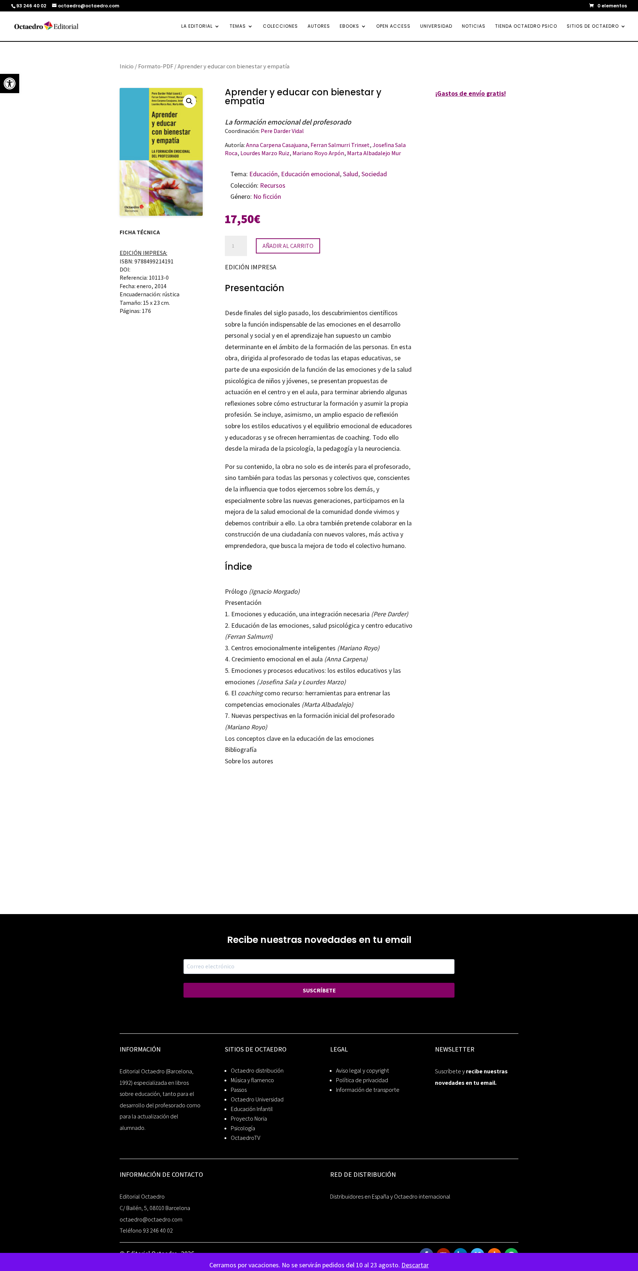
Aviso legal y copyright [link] (362, 1070)
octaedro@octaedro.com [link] (151, 1219)
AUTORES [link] (319, 26)
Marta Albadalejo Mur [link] (374, 153)
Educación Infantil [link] (252, 1109)
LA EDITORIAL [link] (197, 26)
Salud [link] (350, 174)
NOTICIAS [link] (474, 26)
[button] (189, 101)
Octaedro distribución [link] (257, 1070)
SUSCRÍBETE (319, 990)
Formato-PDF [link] (155, 66)
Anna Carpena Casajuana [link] (277, 145)
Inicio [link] (127, 66)
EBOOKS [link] (349, 26)
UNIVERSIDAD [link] (436, 26)
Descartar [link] (415, 1265)
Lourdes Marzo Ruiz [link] (264, 153)
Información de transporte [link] (367, 1090)
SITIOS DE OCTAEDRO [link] (593, 26)
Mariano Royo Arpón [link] (318, 153)
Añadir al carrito (288, 246)
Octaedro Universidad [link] (257, 1099)
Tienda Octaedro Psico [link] (526, 26)
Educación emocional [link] (310, 174)
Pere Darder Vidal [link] (282, 131)
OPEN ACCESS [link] (393, 26)
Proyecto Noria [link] (249, 1118)
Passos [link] (239, 1090)
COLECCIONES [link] (280, 26)
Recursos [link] (272, 185)
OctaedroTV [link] (245, 1138)
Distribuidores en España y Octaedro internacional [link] (390, 1196)
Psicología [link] (243, 1128)
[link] (9, 83)
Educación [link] (263, 174)
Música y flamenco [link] (252, 1080)
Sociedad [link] (374, 174)
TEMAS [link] (238, 26)
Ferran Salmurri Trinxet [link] (340, 145)
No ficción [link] (267, 196)
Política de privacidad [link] (362, 1080)
